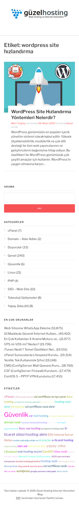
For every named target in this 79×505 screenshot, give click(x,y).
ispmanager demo (66, 461)
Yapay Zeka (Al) (18, 306)
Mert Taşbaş (18, 123)
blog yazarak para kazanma (30, 466)
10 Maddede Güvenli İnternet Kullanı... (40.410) (37, 334)
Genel (69, 123)
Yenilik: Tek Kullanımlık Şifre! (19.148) (30, 360)
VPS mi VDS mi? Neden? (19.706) (27, 344)
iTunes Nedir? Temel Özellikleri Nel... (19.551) (35, 349)
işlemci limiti (62, 471)
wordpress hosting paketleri (27, 402)
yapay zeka (55, 446)
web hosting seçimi (29, 451)
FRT (18, 498)
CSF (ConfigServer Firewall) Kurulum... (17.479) (37, 371)
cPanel (12, 230)
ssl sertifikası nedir (55, 466)
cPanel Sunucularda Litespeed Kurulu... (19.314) (38, 355)
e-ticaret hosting (62, 440)
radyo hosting (10, 446)
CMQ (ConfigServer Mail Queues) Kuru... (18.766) (38, 365)
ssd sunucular (37, 446)
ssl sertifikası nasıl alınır (40, 406)
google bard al (47, 402)
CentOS (48, 451)
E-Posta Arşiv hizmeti (23, 397)
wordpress (23, 471)
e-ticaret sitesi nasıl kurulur (61, 416)
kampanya (18, 406)
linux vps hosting (30, 428)
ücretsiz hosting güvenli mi (28, 461)
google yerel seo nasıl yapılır (43, 471)
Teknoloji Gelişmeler (22, 298)
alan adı (22, 446)
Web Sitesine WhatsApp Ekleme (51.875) (33, 328)
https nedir (60, 451)
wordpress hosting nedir (52, 428)
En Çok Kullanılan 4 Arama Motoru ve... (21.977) (37, 339)
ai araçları (45, 440)
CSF (31, 416)
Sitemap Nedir (10, 466)
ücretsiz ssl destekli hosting (34, 422)
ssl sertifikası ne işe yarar (50, 396)
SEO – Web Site (19, 289)
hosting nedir (49, 461)
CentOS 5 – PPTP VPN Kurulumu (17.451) (33, 376)
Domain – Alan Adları (22, 239)
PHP (11, 281)
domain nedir (12, 422)
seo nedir (52, 422)
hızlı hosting (40, 415)
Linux (12, 272)
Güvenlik (14, 264)
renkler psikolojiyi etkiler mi (25, 440)
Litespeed (10, 451)
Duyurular (15, 247)
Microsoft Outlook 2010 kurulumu (35, 456)
